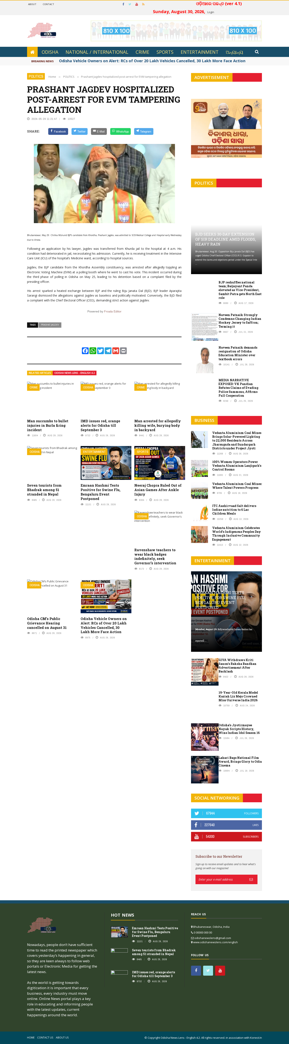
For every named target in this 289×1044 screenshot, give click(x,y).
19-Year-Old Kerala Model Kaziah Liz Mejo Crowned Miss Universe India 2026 (238, 696)
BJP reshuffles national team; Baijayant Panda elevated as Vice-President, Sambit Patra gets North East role (240, 290)
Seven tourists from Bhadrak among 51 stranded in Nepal (44, 489)
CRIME (142, 52)
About (32, 4)
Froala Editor (112, 311)
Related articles (40, 373)
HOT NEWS (122, 915)
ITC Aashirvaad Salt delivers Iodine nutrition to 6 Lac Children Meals (234, 509)
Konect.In (256, 1038)
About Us (62, 1037)
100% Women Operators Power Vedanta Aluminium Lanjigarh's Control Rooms (236, 465)
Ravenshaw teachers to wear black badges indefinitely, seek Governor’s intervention (155, 556)
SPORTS (165, 52)
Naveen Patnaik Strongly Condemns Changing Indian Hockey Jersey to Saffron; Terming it (240, 321)
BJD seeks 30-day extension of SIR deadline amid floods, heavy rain (225, 239)
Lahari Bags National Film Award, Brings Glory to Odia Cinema (240, 761)
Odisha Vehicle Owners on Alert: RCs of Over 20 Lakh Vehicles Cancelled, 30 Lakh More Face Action (104, 625)
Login (210, 12)
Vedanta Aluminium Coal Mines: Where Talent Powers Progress (237, 486)
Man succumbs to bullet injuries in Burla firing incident (47, 425)
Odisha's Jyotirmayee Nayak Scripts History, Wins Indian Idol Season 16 (239, 729)
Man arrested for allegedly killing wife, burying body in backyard (157, 425)
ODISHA (50, 52)
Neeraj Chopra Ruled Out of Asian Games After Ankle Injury (158, 489)
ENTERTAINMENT (200, 52)
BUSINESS (204, 420)
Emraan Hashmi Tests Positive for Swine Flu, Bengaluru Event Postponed (100, 492)
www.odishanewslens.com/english (215, 942)
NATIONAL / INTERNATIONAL (97, 52)
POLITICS (36, 76)
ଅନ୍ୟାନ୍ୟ (234, 52)
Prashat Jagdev (50, 324)
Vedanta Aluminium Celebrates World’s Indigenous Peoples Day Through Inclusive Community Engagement (236, 533)
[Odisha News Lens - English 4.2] (41, 925)
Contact (48, 4)
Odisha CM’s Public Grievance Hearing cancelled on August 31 (47, 623)
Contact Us (45, 1037)
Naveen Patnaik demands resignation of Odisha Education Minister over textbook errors (238, 353)
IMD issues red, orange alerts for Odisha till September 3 (100, 425)
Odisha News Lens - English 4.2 (74, 373)
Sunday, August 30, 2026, (201, 7)
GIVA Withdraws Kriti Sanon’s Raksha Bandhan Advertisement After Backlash (237, 666)
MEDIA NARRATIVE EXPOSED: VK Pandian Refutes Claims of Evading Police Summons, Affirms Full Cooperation (238, 388)
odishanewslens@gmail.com (212, 938)
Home (30, 1037)
